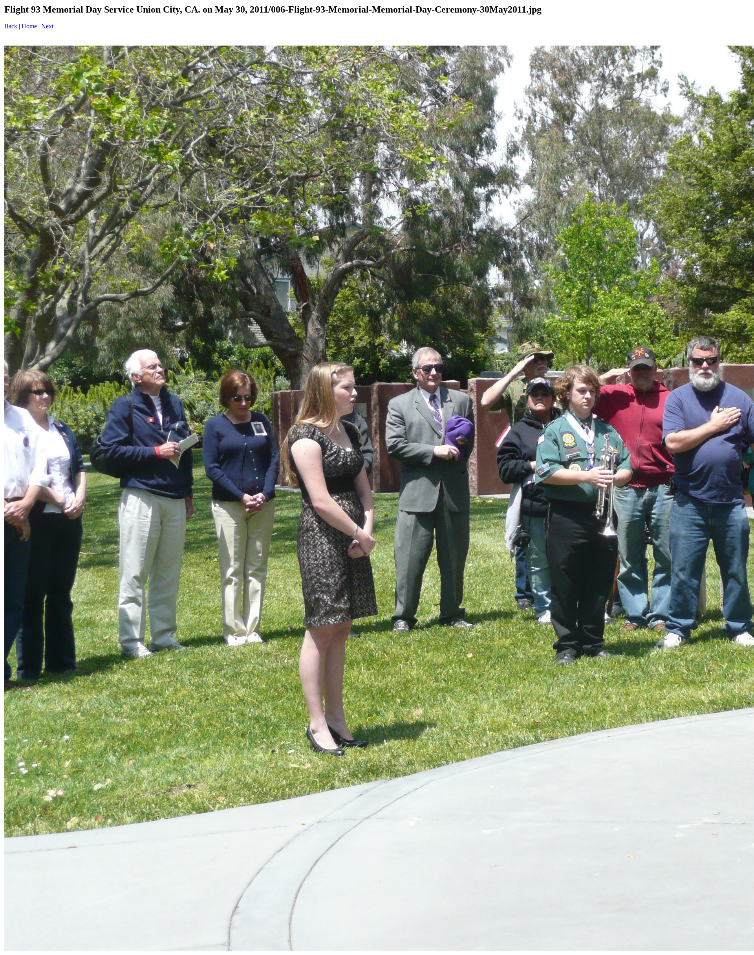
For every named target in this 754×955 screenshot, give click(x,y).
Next (47, 26)
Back (10, 26)
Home (29, 26)
